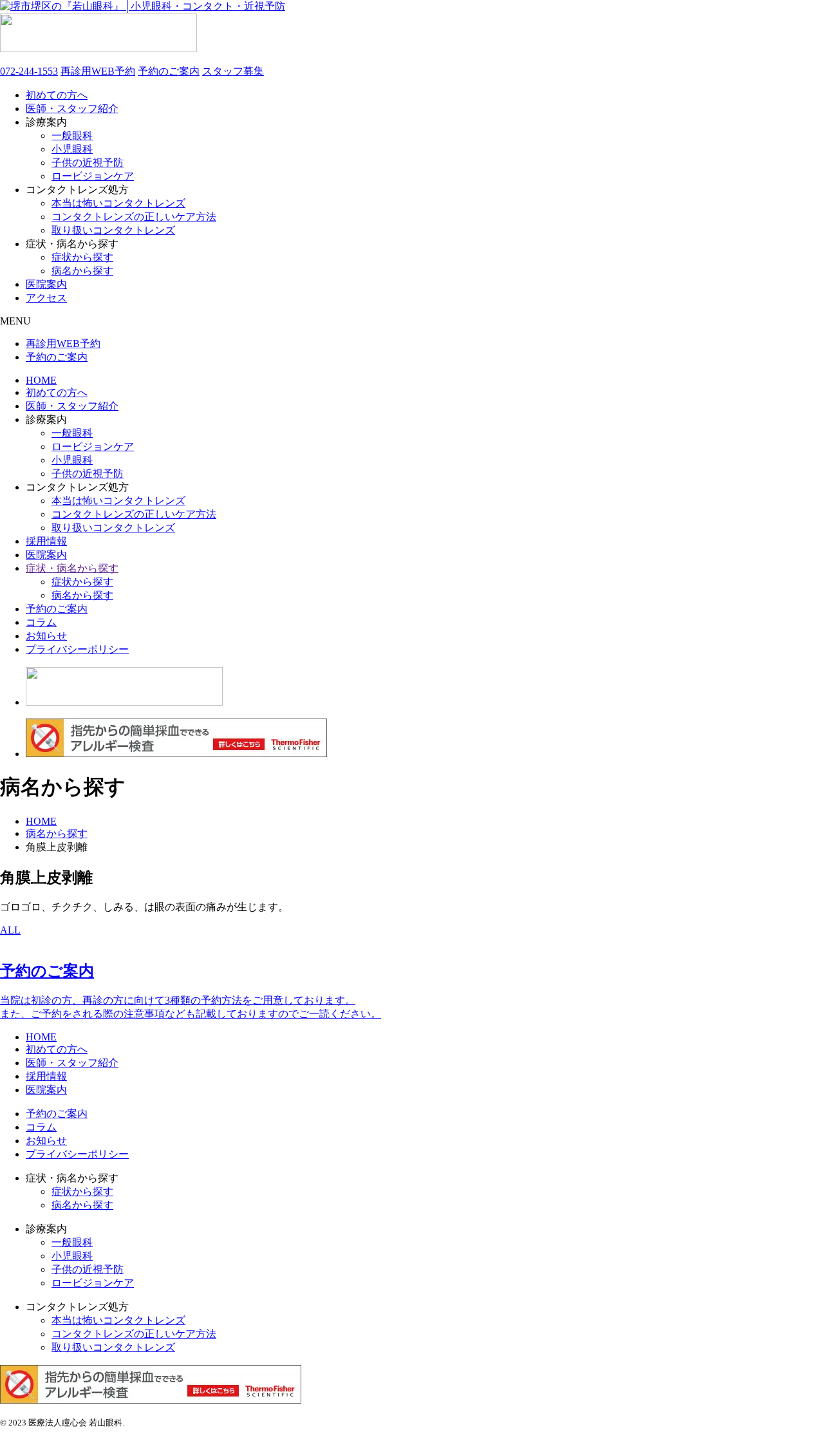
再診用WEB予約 (98, 71)
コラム (41, 622)
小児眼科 (72, 149)
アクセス (46, 297)
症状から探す (82, 257)
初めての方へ (57, 94)
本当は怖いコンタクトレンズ (118, 203)
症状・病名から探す (72, 568)
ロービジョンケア (93, 176)
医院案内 (46, 284)
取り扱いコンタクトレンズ (113, 230)
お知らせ (46, 635)
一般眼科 (72, 135)
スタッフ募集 (233, 71)
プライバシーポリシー (77, 649)
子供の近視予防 (88, 162)
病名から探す (82, 270)
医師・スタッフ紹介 (72, 108)
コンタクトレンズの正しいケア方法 (134, 216)
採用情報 (46, 541)
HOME (41, 380)
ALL (10, 930)
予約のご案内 (169, 71)
